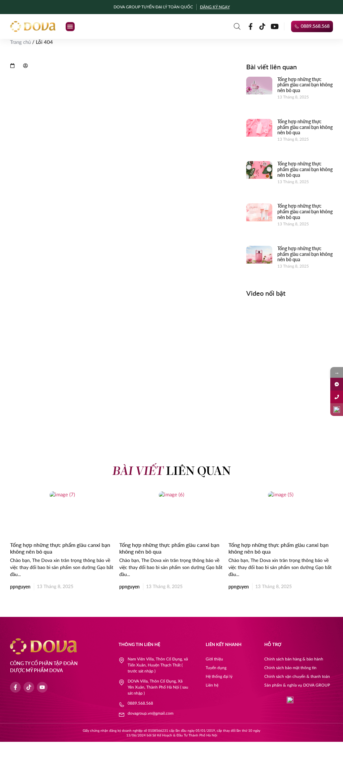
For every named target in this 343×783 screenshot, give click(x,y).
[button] (70, 26)
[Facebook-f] (250, 26)
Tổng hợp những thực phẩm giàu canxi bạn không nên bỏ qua (305, 84)
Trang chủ (20, 42)
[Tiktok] (262, 26)
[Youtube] (275, 26)
